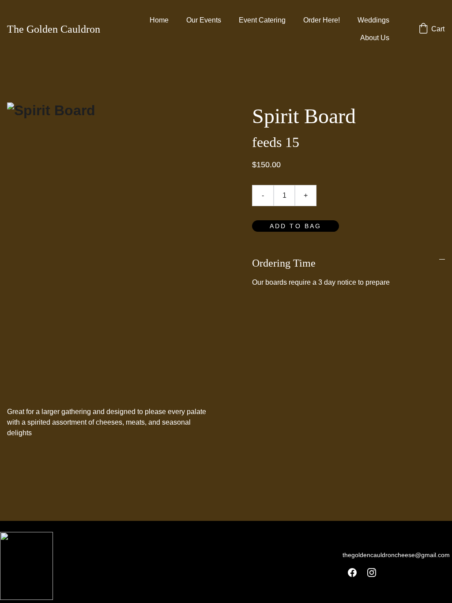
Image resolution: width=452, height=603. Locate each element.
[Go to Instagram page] (371, 572)
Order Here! (321, 20)
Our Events (203, 20)
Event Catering (262, 20)
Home (159, 20)
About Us (374, 37)
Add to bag (295, 226)
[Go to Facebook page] (352, 572)
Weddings (373, 20)
